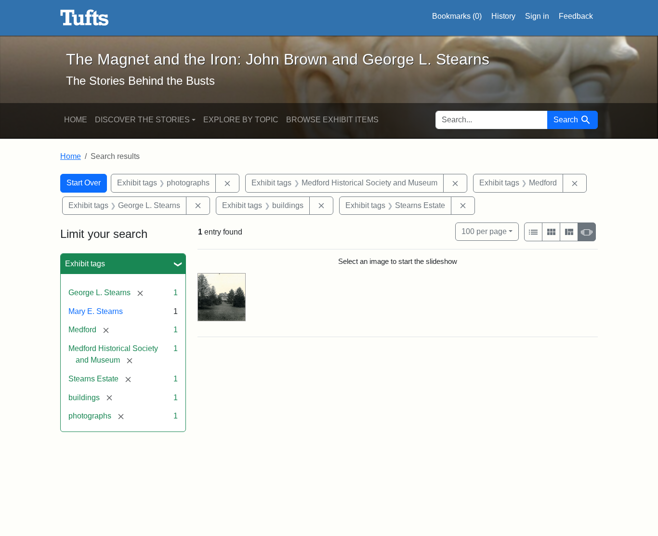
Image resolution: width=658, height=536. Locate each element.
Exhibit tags (85, 264)
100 (484, 231)
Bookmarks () (457, 16)
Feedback (576, 16)
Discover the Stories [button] (142, 120)
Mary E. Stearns (95, 311)
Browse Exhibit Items (332, 120)
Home (75, 120)
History (503, 16)
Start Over (83, 183)
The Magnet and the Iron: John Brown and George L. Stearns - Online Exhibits (84, 18)
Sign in (537, 16)
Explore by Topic (240, 120)
